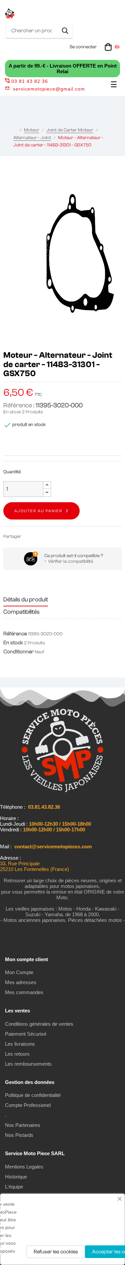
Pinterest (49, 536)
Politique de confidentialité (33, 1095)
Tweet (39, 536)
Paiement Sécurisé (25, 1034)
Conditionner (18, 652)
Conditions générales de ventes (39, 1024)
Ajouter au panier (38, 511)
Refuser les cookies (56, 1252)
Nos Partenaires (22, 1125)
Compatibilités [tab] (21, 611)
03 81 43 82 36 (29, 81)
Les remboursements (28, 1064)
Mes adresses (20, 982)
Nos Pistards (19, 1135)
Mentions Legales (24, 1166)
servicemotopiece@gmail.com (49, 89)
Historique (16, 1176)
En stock (12, 412)
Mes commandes (24, 992)
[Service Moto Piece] (62, 790)
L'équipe (14, 1186)
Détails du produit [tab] (25, 599)
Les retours (17, 1054)
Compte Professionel (28, 1105)
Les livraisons (20, 1044)
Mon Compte (19, 972)
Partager (29, 536)
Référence (15, 634)
